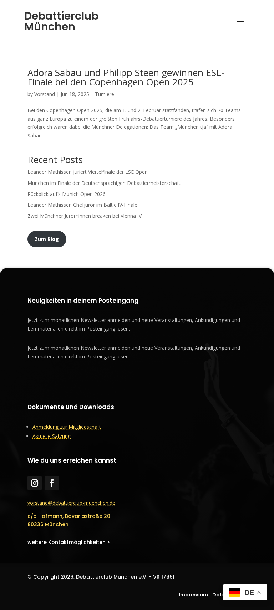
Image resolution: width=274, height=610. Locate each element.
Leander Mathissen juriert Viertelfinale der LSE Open (87, 171)
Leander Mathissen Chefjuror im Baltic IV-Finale (82, 204)
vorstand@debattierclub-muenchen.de (71, 502)
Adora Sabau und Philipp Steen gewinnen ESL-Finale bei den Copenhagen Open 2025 (125, 77)
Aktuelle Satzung (51, 436)
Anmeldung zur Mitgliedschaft (66, 426)
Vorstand (44, 94)
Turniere (104, 94)
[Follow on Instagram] (34, 483)
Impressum (193, 594)
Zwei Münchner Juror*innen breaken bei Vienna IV (84, 215)
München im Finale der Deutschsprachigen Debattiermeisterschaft (104, 183)
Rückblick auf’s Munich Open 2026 (66, 194)
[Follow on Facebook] (52, 483)
